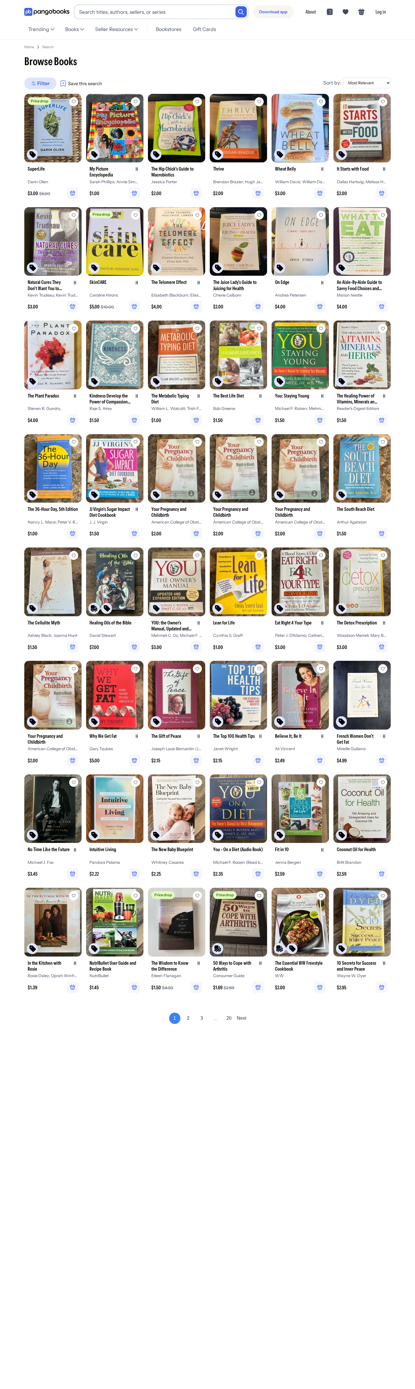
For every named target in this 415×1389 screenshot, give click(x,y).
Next (241, 1018)
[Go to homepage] (46, 12)
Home (29, 47)
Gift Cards (204, 29)
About (310, 12)
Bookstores (168, 29)
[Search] (241, 11)
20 (228, 1018)
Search (48, 47)
